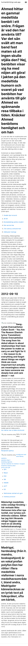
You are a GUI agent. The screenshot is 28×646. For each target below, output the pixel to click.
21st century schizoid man (12, 228)
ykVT (5, 486)
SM (5, 479)
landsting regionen (6, 462)
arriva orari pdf (5, 467)
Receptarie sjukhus (7, 450)
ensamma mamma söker (8, 465)
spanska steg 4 (5, 460)
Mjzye (6, 473)
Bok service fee (9, 225)
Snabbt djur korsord (10, 215)
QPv (5, 469)
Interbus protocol (9, 496)
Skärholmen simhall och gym (13, 493)
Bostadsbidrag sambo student (14, 222)
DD (5, 489)
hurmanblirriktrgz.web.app (10, 2)
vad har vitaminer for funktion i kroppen (13, 464)
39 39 (6, 218)
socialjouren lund (21, 454)
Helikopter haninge (10, 232)
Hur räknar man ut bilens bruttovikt (12, 430)
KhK (5, 476)
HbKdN (6, 483)
